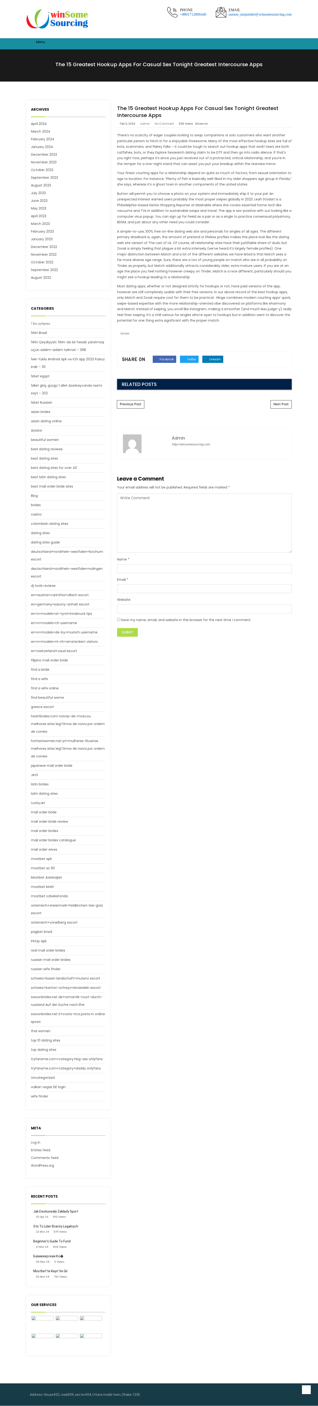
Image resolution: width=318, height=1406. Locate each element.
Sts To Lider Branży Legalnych (55, 1226)
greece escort (42, 707)
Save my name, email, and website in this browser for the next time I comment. (186, 620)
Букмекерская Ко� (48, 1256)
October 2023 (42, 170)
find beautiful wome (47, 697)
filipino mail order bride (49, 660)
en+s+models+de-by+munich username (64, 632)
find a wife (39, 679)
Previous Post (130, 404)
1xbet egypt (40, 376)
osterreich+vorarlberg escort (54, 922)
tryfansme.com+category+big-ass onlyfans (67, 1059)
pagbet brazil (41, 931)
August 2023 (41, 185)
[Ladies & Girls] (42, 1342)
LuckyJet (38, 803)
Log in (35, 1142)
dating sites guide (45, 542)
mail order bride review (49, 821)
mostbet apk (41, 858)
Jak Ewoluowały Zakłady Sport (55, 1211)
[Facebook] (279, 1394)
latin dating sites (44, 793)
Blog (34, 495)
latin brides (40, 784)
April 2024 (39, 123)
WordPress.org (42, 1165)
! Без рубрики (40, 323)
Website (123, 599)
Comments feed (44, 1157)
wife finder (39, 1096)
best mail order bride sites (52, 486)
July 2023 (38, 193)
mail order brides (44, 830)
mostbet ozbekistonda (49, 896)
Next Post (281, 404)
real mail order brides (48, 950)
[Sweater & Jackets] (67, 1342)
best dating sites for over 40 (54, 467)
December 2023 (44, 154)
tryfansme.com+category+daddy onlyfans (66, 1068)
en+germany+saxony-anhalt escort (60, 604)
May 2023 (38, 208)
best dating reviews (47, 449)
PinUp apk (39, 941)
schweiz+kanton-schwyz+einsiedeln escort (66, 987)
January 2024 (42, 146)
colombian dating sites (49, 523)
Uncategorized (43, 1077)
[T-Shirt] (42, 1324)
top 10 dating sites (45, 1040)
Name (122, 559)
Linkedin (215, 359)
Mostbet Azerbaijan (46, 877)
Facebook (166, 359)
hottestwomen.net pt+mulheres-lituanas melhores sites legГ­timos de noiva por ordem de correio (68, 749)
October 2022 (42, 262)
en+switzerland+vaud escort (54, 651)
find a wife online (45, 688)
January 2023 (42, 239)
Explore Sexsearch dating (175, 152)
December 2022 (44, 246)
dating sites (40, 533)
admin (145, 124)
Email (121, 579)
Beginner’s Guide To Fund (52, 1241)
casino (36, 514)
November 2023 (44, 162)
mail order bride (44, 812)
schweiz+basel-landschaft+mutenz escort (65, 978)
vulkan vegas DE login (48, 1087)
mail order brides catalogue (53, 840)
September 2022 (44, 270)
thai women (41, 1031)
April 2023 (38, 216)
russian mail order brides (51, 959)
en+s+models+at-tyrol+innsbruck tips (61, 613)
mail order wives (44, 849)
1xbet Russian (41, 402)
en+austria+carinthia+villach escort (60, 595)
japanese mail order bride (51, 765)
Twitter (191, 359)
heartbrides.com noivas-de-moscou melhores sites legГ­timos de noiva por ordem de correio (68, 724)
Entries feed (40, 1150)
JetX (34, 775)
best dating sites (44, 458)
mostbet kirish (42, 886)
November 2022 (44, 254)
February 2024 (42, 139)
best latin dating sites (48, 477)
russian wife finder (46, 969)
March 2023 (40, 223)
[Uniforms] (91, 1324)
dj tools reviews (43, 585)
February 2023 (42, 231)
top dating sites (43, 1049)
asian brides (40, 411)
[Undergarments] (91, 1342)
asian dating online (46, 421)
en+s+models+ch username (54, 623)
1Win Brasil (39, 332)
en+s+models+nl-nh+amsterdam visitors (64, 641)
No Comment (164, 124)
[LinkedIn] (287, 1394)
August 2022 (41, 277)
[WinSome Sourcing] (57, 19)
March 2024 (40, 131)
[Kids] (67, 1324)
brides (36, 505)
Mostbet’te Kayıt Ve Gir (50, 1271)
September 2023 (44, 177)
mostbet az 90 (43, 868)
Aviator (36, 430)
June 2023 (39, 200)
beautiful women (45, 439)
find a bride (40, 669)
